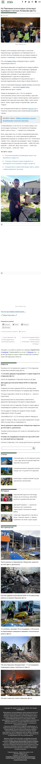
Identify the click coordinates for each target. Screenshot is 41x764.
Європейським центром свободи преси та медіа (23, 743)
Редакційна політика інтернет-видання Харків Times (20, 757)
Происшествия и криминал (10, 331)
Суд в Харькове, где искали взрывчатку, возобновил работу (9, 339)
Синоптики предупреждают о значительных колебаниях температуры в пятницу (30, 340)
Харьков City (32, 108)
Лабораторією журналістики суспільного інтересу (24, 741)
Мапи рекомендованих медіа (24, 759)
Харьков (23, 331)
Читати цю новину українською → (13, 312)
